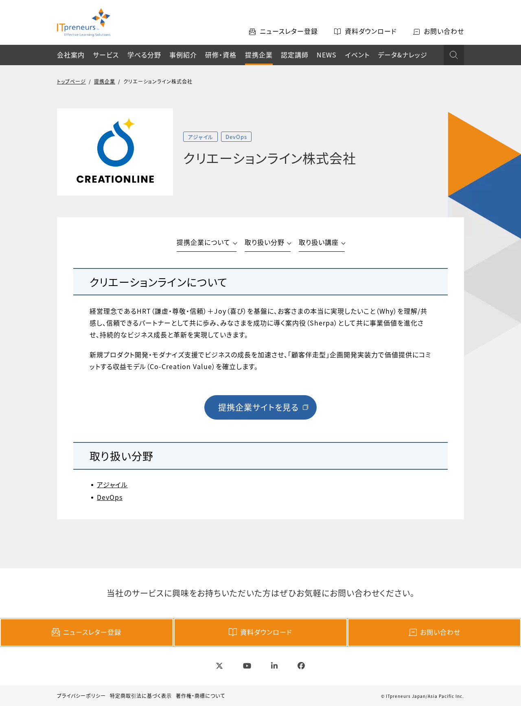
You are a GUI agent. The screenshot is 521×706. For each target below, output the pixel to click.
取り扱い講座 (319, 242)
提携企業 (259, 54)
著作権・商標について (200, 695)
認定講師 (295, 54)
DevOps (110, 497)
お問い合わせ (440, 632)
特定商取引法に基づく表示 (141, 695)
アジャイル (112, 484)
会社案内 (71, 54)
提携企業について (203, 242)
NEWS (327, 54)
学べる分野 (144, 54)
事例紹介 (183, 54)
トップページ (71, 81)
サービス (106, 54)
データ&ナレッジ (402, 54)
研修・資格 (220, 54)
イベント (357, 54)
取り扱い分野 (265, 242)
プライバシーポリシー (81, 695)
